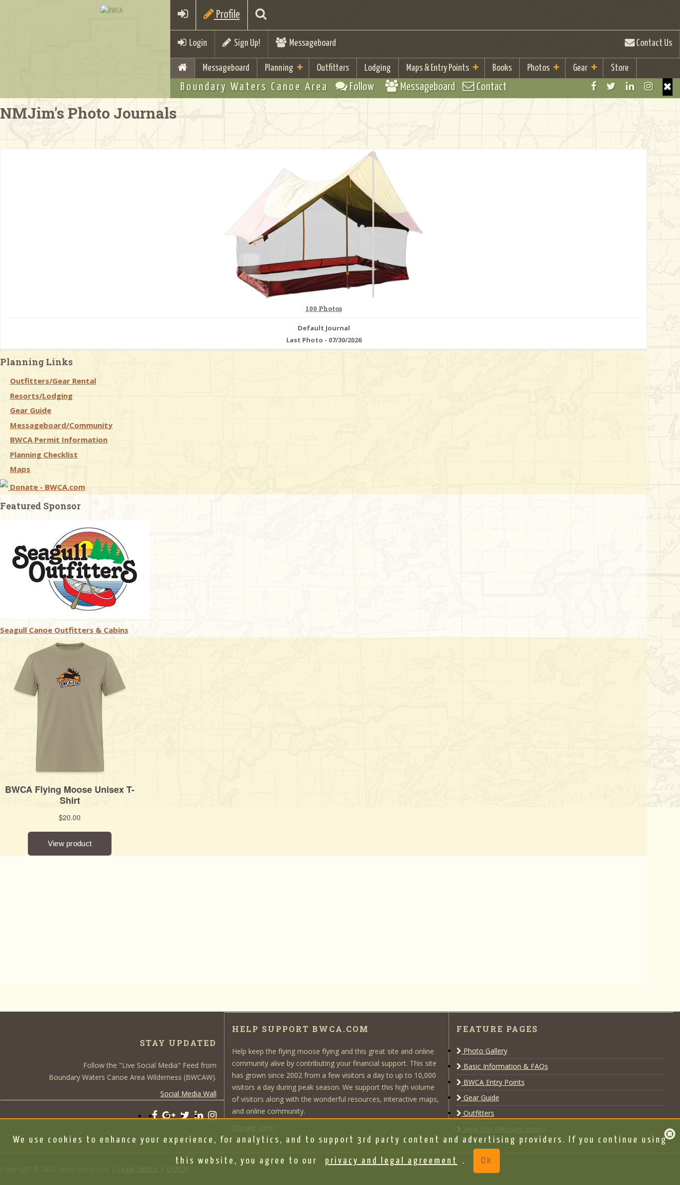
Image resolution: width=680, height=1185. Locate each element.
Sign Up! (245, 43)
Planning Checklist (44, 454)
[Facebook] (593, 86)
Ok (486, 1161)
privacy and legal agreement (391, 1161)
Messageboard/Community (61, 425)
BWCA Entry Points (493, 1082)
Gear (580, 68)
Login (196, 43)
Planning (279, 68)
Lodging (377, 68)
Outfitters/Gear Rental (53, 381)
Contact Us (653, 43)
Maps (20, 469)
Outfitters (333, 68)
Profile (227, 14)
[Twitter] (611, 86)
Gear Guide (30, 410)
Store (620, 68)
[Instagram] (648, 86)
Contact (490, 87)
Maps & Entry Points (437, 68)
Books (502, 68)
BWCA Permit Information (59, 439)
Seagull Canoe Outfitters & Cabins (64, 630)
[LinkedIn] (630, 86)
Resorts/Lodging (41, 396)
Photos (538, 68)
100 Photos (324, 309)
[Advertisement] (74, 918)
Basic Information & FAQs (504, 1066)
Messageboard (311, 43)
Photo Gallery (484, 1050)
